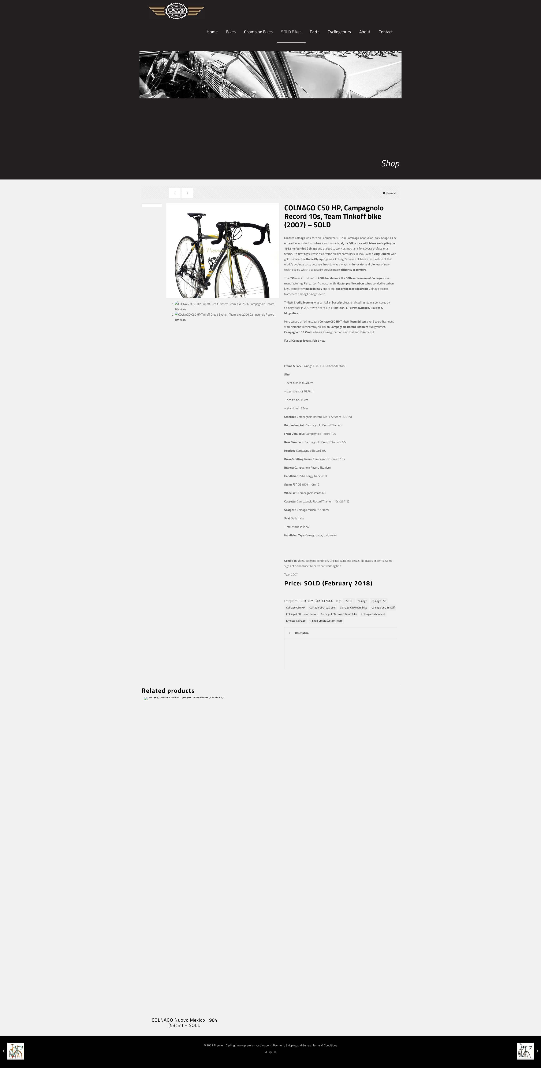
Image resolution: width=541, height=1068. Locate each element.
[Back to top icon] (523, 1061)
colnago (362, 601)
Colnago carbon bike (373, 614)
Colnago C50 (379, 601)
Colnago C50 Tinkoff (383, 608)
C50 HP (349, 601)
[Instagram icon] (275, 1052)
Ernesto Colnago (296, 621)
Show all (391, 193)
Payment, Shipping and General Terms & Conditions (305, 1045)
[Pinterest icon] (270, 1052)
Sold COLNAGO (324, 601)
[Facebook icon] (266, 1052)
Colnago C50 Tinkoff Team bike (339, 614)
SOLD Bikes (306, 601)
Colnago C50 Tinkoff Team (301, 614)
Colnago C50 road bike (322, 608)
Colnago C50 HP (295, 608)
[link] (231, 46)
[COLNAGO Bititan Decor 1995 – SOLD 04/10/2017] (529, 1051)
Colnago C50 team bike (353, 608)
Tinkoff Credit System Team (326, 621)
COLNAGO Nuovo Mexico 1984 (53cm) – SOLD (184, 1022)
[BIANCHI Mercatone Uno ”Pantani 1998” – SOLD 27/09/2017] (12, 1051)
